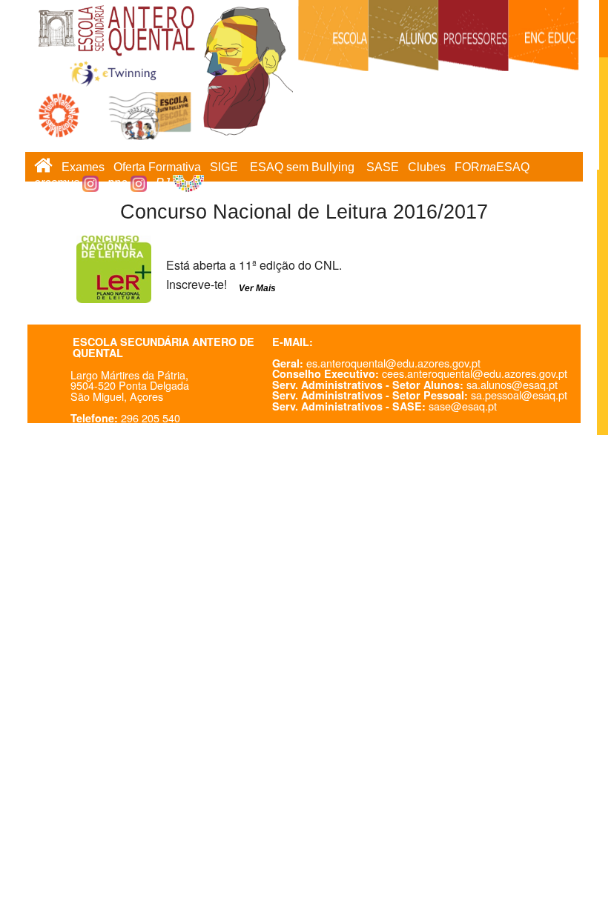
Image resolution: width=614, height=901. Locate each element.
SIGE (224, 167)
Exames (83, 167)
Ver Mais (257, 288)
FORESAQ (492, 167)
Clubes (427, 167)
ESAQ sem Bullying (302, 167)
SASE (382, 167)
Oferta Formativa (157, 167)
